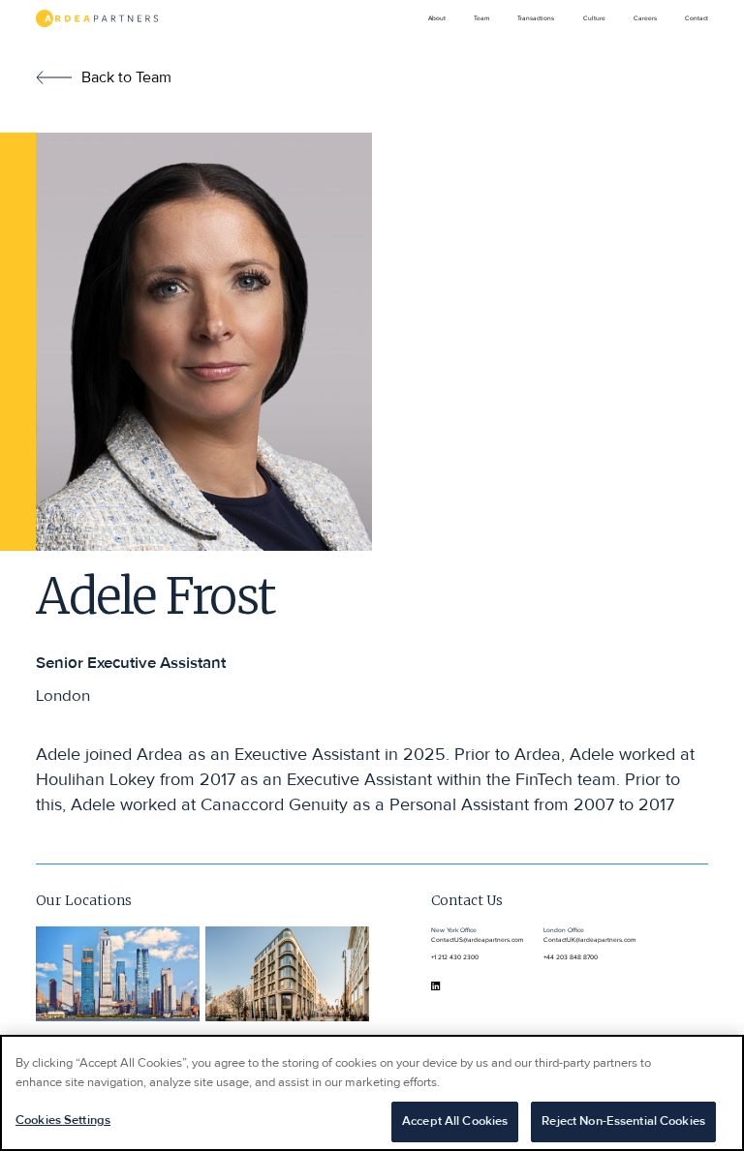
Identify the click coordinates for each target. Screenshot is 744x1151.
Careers (645, 18)
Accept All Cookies (455, 1121)
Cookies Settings (63, 1120)
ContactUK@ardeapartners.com (589, 940)
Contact (696, 18)
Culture (594, 18)
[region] (372, 1093)
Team (481, 18)
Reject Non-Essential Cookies (623, 1121)
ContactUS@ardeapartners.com (477, 940)
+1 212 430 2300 (455, 957)
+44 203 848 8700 (570, 957)
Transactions (535, 18)
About (437, 18)
